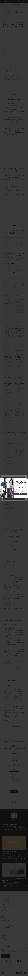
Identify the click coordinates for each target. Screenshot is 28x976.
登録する (20, 493)
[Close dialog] (27, 478)
